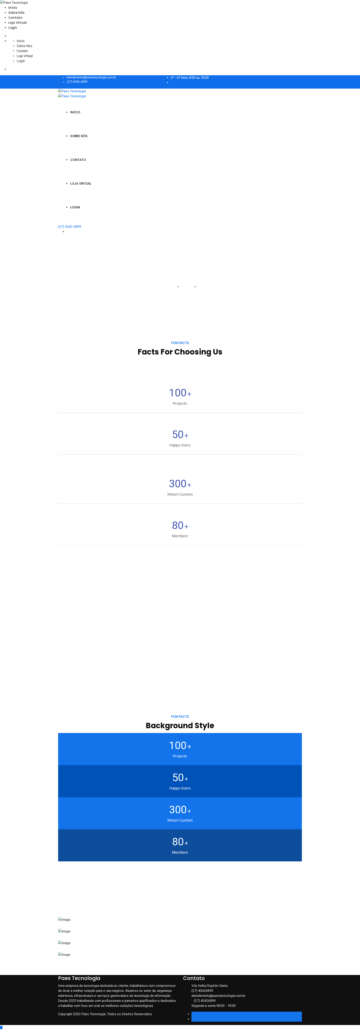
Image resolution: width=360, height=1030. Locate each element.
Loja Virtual (17, 22)
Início (12, 7)
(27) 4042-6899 (77, 81)
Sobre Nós (16, 12)
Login (12, 27)
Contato (15, 17)
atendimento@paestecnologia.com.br (91, 77)
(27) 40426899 (202, 991)
